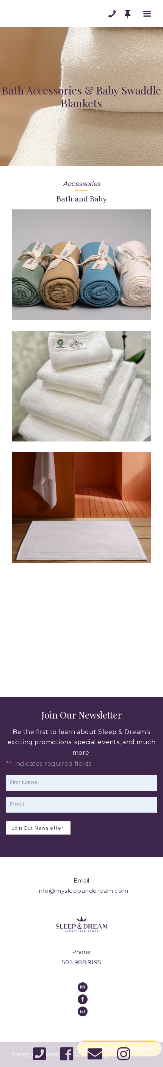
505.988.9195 (82, 962)
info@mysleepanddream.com (83, 890)
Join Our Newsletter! (38, 828)
